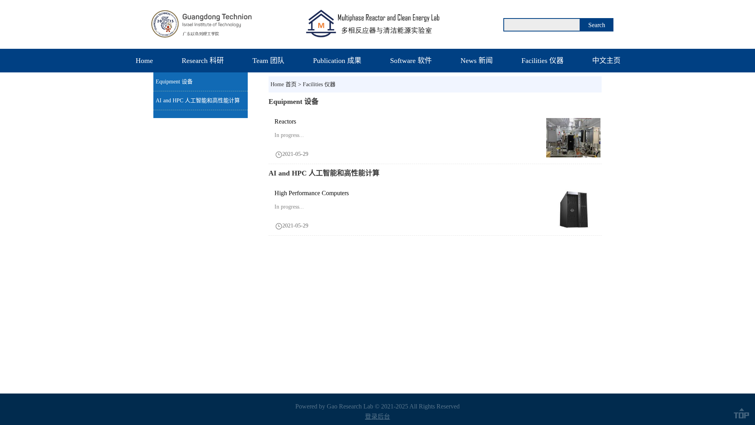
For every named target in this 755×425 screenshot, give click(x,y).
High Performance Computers (311, 193)
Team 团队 (268, 61)
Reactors (285, 121)
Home (144, 61)
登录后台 (377, 416)
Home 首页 (283, 84)
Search (596, 25)
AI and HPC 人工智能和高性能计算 (198, 100)
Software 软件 (411, 61)
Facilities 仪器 (319, 84)
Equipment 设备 (174, 82)
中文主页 (606, 61)
